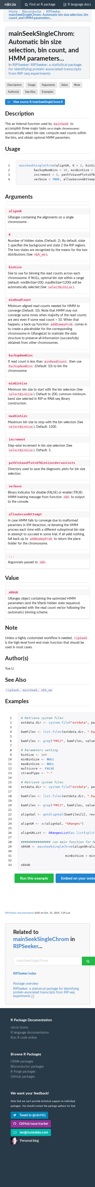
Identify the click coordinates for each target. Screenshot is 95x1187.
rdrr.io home (19, 1027)
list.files (52, 731)
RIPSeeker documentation (19, 913)
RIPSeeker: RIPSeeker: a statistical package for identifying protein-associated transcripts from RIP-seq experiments (45, 69)
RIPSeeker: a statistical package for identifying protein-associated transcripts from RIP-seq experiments (46, 992)
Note (77, 85)
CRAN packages (22, 1061)
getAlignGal (53, 814)
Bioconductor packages (27, 1066)
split (90, 833)
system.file (59, 722)
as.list (77, 833)
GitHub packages (23, 1076)
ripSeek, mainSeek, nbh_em (29, 690)
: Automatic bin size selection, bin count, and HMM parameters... (48, 16)
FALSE (49, 768)
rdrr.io (10, 4)
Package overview (25, 983)
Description (14, 85)
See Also (30, 91)
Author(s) (13, 91)
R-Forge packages (23, 1071)
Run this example (34, 878)
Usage (31, 85)
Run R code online (24, 1037)
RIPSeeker (25, 946)
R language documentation (30, 1032)
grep (46, 741)
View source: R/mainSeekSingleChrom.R (37, 102)
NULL (50, 759)
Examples (47, 91)
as (43, 823)
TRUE (56, 179)
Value (64, 85)
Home (13, 11)
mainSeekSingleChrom (36, 165)
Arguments (48, 85)
